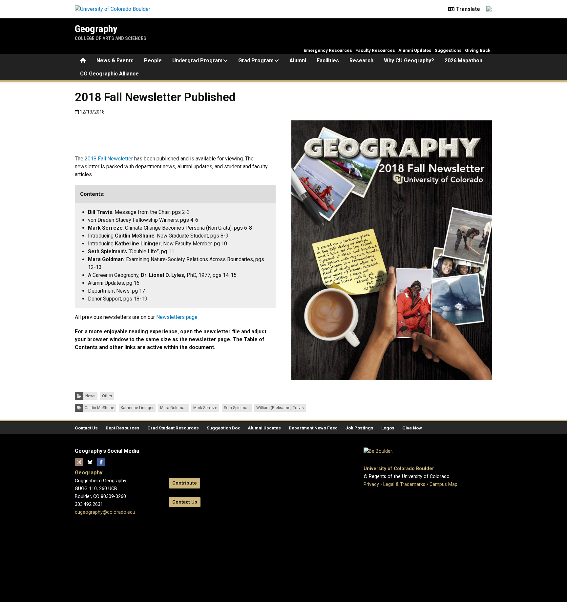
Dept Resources (122, 427)
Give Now (412, 427)
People (153, 60)
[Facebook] (101, 462)
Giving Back (478, 50)
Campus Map (443, 484)
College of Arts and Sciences (110, 38)
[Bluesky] (90, 462)
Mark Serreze (205, 407)
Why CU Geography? (409, 60)
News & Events (115, 60)
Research (361, 60)
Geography (96, 28)
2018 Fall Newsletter (109, 159)
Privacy (371, 484)
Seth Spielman (237, 407)
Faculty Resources (375, 50)
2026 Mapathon (463, 60)
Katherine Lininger (137, 407)
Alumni (297, 60)
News (90, 396)
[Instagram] (79, 462)
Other (107, 396)
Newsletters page (177, 317)
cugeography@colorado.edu (105, 512)
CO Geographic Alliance (109, 74)
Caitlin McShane (99, 407)
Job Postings (359, 427)
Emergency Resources (328, 50)
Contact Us (86, 427)
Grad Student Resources (173, 427)
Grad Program (256, 60)
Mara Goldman (173, 407)
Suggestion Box (223, 427)
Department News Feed (313, 427)
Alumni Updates (414, 50)
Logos (387, 427)
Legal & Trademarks (404, 484)
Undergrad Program (197, 60)
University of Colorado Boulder (399, 468)
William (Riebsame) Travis (280, 407)
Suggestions (448, 50)
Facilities (328, 60)
